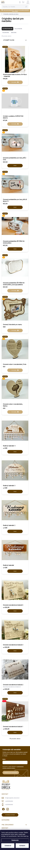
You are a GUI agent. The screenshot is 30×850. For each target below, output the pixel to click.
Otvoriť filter (8, 40)
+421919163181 (9, 801)
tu (27, 836)
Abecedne (13, 32)
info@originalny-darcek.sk (12, 798)
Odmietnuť (8, 845)
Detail (15, 165)
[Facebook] (3, 808)
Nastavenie (15, 840)
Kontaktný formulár (10, 814)
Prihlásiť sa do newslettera (10, 772)
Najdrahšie (5, 32)
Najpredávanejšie (7, 28)
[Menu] (28, 2)
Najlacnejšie (18, 28)
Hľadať (26, 6)
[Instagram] (7, 808)
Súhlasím (22, 845)
